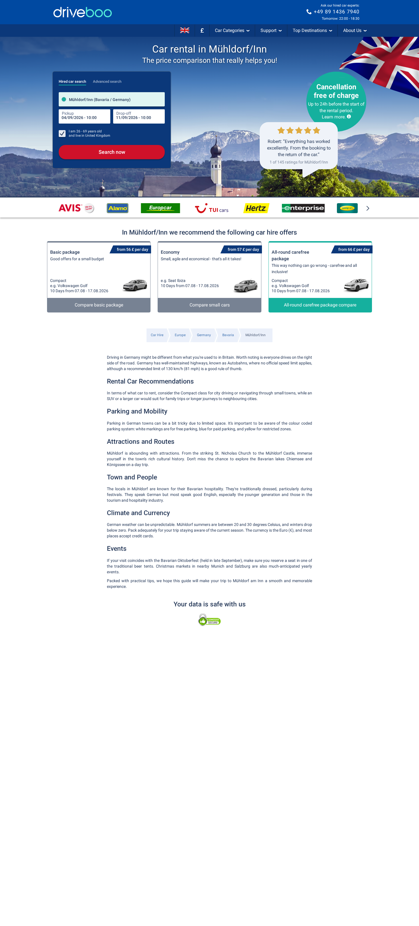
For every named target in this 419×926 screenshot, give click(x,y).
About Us (352, 30)
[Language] (185, 31)
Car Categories (229, 30)
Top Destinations (310, 30)
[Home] (82, 12)
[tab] (72, 80)
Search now (112, 152)
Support (268, 30)
